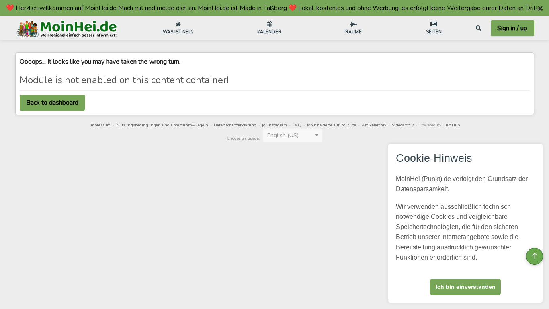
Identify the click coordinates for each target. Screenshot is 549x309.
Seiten (434, 32)
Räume (353, 32)
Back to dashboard (52, 102)
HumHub (451, 125)
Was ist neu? (178, 32)
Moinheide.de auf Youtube (331, 125)
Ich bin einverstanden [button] (466, 287)
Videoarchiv (403, 125)
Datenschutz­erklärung (235, 125)
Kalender (269, 32)
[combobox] (292, 135)
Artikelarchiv (374, 125)
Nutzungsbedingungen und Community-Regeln (162, 125)
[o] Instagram (274, 125)
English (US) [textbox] (283, 135)
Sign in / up (512, 28)
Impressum (100, 125)
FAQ (297, 125)
